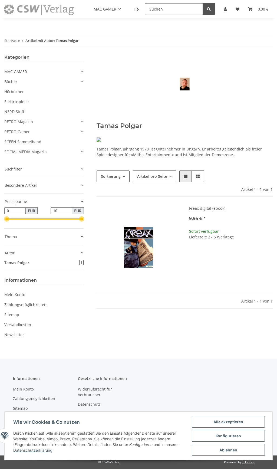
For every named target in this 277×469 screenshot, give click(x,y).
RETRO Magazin (18, 121)
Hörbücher (14, 91)
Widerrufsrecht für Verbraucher (95, 391)
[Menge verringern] (193, 254)
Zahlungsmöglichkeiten (25, 304)
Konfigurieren (228, 436)
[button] (185, 176)
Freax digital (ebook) (207, 208)
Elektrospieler (16, 101)
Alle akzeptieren (228, 421)
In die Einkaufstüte (230, 270)
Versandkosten (17, 324)
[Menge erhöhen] (268, 254)
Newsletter (14, 334)
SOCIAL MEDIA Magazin (25, 151)
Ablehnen (228, 450)
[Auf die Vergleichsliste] (157, 215)
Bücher (10, 81)
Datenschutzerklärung (32, 450)
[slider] (6, 219)
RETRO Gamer (17, 131)
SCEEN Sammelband (22, 141)
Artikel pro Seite (152, 176)
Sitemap (11, 314)
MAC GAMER (15, 71)
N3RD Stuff (14, 111)
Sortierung (111, 176)
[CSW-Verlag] (39, 9)
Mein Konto (14, 294)
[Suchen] (209, 9)
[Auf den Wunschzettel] (171, 215)
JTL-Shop (248, 462)
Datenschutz (89, 404)
